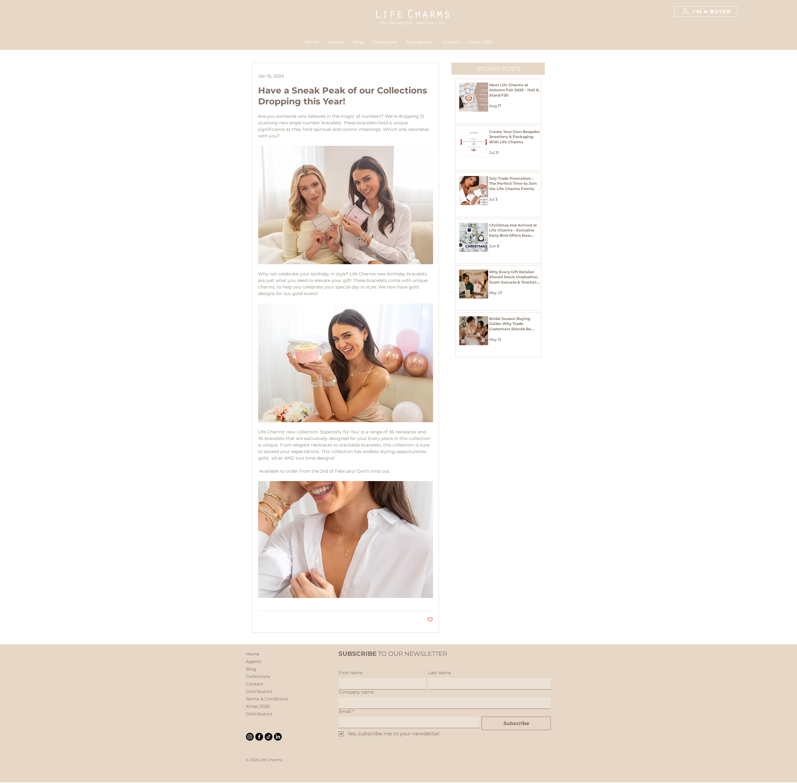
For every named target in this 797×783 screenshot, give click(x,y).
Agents (254, 661)
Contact (254, 684)
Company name (356, 692)
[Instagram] (250, 737)
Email (346, 711)
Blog (251, 669)
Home (252, 654)
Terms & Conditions (267, 699)
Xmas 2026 (258, 706)
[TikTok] (268, 737)
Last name (439, 673)
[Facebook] (259, 737)
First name (350, 673)
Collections (258, 676)
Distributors (259, 691)
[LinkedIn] (278, 737)
